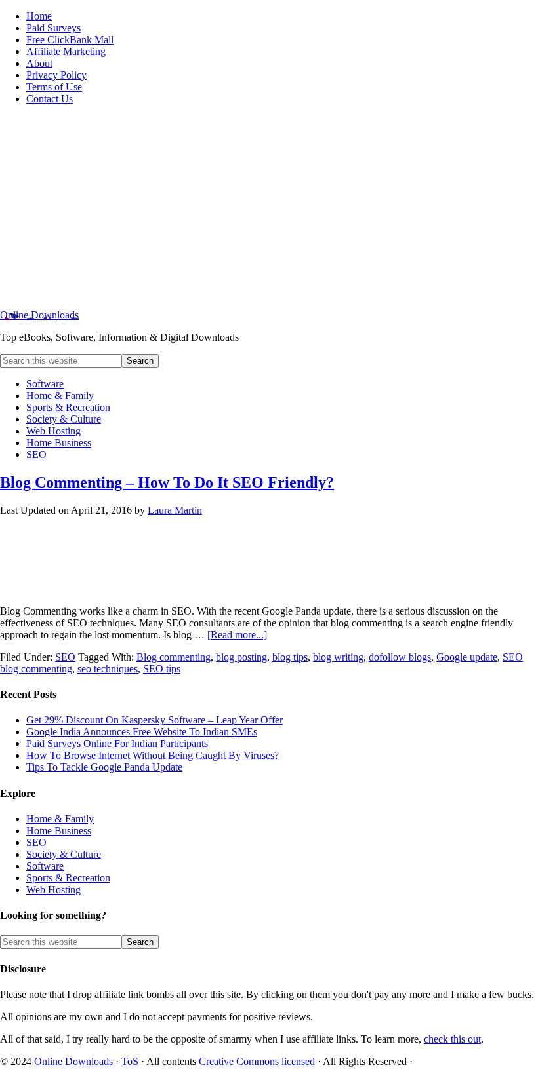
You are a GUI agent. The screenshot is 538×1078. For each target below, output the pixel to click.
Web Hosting (53, 889)
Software (45, 866)
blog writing (338, 657)
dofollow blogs (400, 657)
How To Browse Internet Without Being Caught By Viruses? (152, 755)
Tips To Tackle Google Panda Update (104, 767)
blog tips (290, 657)
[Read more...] (237, 634)
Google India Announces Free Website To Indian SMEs (141, 731)
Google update (466, 657)
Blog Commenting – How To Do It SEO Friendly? (167, 482)
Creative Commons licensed (257, 1061)
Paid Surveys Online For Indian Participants (117, 743)
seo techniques (107, 668)
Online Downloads (39, 314)
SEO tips (161, 668)
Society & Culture (63, 854)
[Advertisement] (269, 207)
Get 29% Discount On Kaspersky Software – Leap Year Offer (154, 719)
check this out (452, 1039)
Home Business (58, 830)
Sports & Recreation (68, 877)
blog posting (241, 657)
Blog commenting (173, 657)
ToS (129, 1061)
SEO (65, 657)
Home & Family (60, 818)
